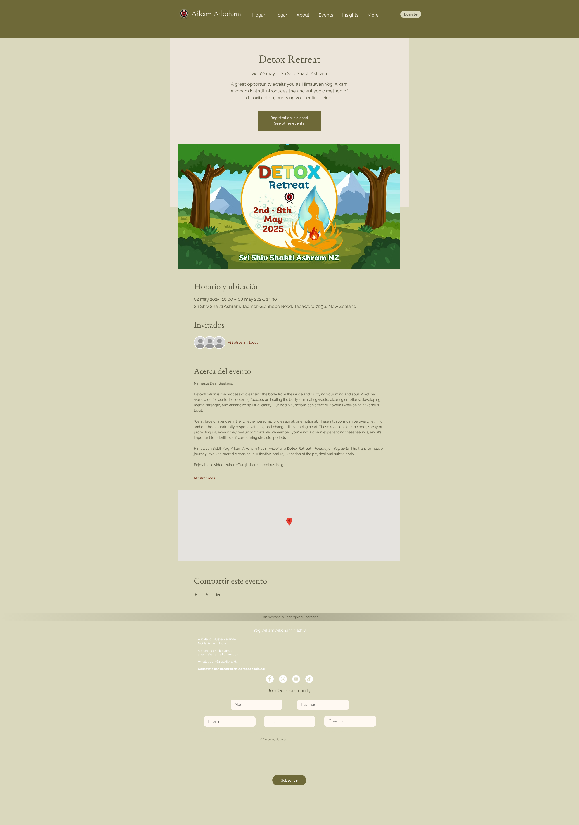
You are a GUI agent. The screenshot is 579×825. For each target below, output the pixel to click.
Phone (209, 713)
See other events (289, 123)
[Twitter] (283, 679)
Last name (305, 696)
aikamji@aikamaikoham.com (218, 654)
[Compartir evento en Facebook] (196, 594)
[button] (303, 13)
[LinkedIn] (296, 679)
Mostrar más (204, 478)
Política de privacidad (369, 732)
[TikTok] (309, 679)
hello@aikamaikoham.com (217, 650)
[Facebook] (270, 679)
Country (330, 712)
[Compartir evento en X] (207, 594)
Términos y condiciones (285, 732)
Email (268, 713)
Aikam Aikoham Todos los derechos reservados (235, 732)
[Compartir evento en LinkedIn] (218, 594)
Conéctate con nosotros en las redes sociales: (231, 669)
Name (235, 696)
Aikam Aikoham (216, 13)
